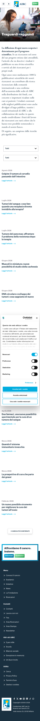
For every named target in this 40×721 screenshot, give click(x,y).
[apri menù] (3, 3)
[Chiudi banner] (37, 318)
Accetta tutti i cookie (20, 389)
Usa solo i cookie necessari (20, 401)
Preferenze (29, 383)
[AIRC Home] (20, 4)
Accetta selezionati (20, 395)
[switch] (34, 361)
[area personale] (8, 4)
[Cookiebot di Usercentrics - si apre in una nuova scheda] (24, 318)
